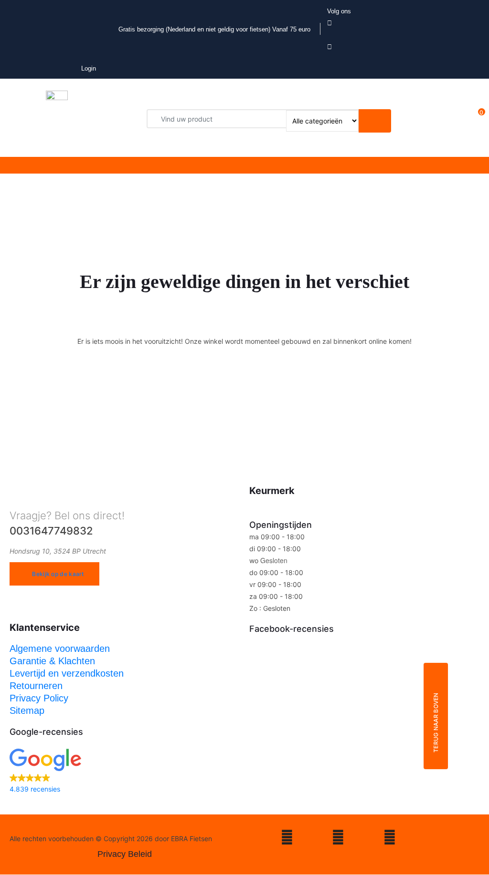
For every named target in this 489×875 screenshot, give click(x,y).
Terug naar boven (435, 722)
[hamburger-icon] (209, 165)
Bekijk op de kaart (58, 573)
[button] (125, 772)
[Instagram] (287, 839)
